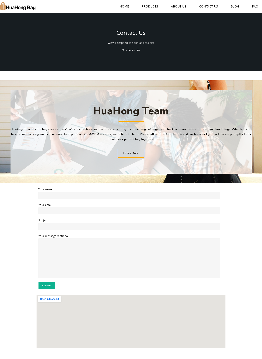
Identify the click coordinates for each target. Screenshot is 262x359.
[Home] (123, 50)
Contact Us (134, 50)
